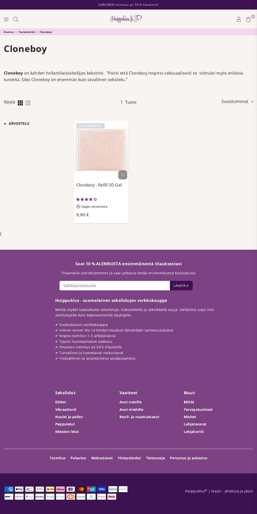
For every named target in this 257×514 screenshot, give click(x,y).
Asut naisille (130, 402)
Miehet (190, 416)
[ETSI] (16, 19)
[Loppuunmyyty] (122, 174)
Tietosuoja (155, 458)
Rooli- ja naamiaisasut (139, 416)
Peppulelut (65, 424)
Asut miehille (131, 409)
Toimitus (58, 458)
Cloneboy (46, 32)
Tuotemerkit (27, 32)
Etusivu (9, 32)
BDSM (189, 402)
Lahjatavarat (195, 424)
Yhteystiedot (129, 458)
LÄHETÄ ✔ (181, 285)
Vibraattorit (66, 409)
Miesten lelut (67, 431)
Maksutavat (102, 458)
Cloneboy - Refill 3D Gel (99, 185)
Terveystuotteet (198, 409)
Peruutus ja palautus (188, 458)
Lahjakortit (194, 431)
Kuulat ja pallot (69, 416)
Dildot (60, 402)
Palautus (78, 458)
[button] (87, 199)
